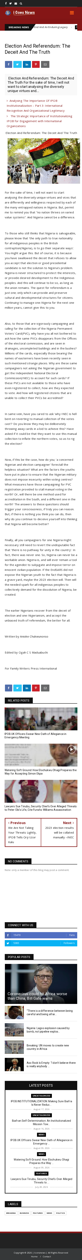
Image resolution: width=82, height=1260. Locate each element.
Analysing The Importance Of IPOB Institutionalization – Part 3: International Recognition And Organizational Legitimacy (36, 105)
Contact (47, 1256)
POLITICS (60, 1213)
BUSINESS (24, 1213)
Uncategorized (42, 1095)
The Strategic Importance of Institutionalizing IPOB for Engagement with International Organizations (39, 121)
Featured (41, 1173)
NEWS (61, 27)
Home (34, 1256)
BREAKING (11, 1213)
